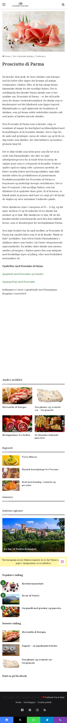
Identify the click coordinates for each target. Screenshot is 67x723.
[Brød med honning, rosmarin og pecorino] (10, 485)
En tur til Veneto (30, 595)
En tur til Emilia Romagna (20, 548)
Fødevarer (41, 56)
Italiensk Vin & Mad (54, 697)
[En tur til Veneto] (10, 599)
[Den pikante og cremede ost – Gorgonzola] (50, 395)
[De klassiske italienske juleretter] (50, 423)
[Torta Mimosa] (10, 460)
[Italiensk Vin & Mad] (20, 4)
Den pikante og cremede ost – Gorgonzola (48, 408)
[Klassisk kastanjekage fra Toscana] (10, 473)
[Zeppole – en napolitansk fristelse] (10, 650)
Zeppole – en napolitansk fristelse (39, 645)
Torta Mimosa (29, 456)
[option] (33, 535)
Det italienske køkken (23, 56)
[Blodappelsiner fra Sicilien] (17, 423)
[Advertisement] (33, 339)
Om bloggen (29, 702)
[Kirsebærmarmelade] (10, 587)
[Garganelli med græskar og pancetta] (10, 612)
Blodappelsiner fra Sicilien (16, 435)
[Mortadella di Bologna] (17, 395)
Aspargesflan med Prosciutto (18, 281)
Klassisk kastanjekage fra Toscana (40, 469)
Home (7, 56)
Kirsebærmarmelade (32, 583)
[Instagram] (62, 561)
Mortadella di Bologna (14, 407)
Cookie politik (44, 702)
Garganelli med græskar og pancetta (41, 608)
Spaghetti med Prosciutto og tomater (23, 274)
